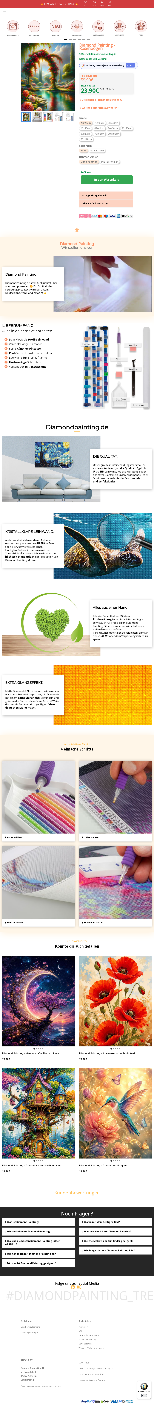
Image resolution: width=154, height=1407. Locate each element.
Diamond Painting (97, 1380)
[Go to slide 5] (42, 1048)
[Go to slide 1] (34, 1048)
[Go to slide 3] (38, 1048)
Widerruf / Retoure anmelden (92, 1348)
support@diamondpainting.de (99, 1368)
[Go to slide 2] (36, 1048)
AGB (81, 1331)
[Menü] (149, 1383)
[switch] (144, 1395)
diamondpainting (96, 1374)
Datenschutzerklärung (89, 1335)
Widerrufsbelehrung (88, 1339)
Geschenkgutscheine (30, 1327)
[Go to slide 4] (40, 1048)
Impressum (83, 1327)
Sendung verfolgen (29, 1333)
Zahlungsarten (85, 1344)
